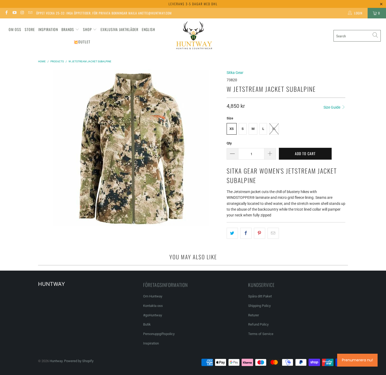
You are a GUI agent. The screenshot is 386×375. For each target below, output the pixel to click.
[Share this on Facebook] (246, 233)
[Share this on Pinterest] (259, 233)
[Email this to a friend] (273, 233)
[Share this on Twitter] (232, 233)
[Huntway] (193, 36)
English (148, 29)
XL (274, 129)
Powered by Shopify (78, 361)
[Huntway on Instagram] (22, 13)
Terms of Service (260, 334)
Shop (87, 29)
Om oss (15, 29)
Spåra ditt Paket (260, 296)
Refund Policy (258, 324)
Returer (253, 315)
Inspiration (48, 29)
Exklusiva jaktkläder (119, 29)
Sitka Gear (235, 72)
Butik (147, 324)
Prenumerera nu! (357, 360)
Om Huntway (152, 296)
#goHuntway (152, 315)
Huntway (56, 361)
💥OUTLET (82, 41)
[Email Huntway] (30, 13)
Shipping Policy (259, 306)
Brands (67, 29)
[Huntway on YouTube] (14, 13)
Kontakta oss (153, 306)
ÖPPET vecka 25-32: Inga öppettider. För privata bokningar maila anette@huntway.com (104, 13)
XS (231, 129)
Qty (229, 143)
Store (30, 29)
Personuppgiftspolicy (159, 334)
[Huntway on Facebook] (6, 13)
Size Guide (332, 107)
